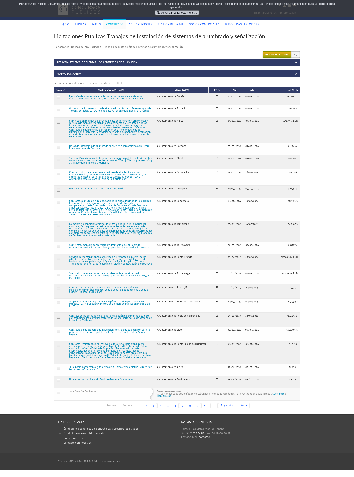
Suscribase (278, 394)
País (217, 90)
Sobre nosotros (73, 438)
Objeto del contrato (111, 90)
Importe (293, 90)
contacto (204, 437)
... (214, 405)
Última (242, 405)
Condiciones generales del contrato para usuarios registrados (101, 428)
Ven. (252, 90)
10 (205, 405)
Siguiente (227, 405)
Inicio (65, 25)
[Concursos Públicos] (79, 17)
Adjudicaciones (140, 25)
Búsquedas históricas (242, 25)
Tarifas (80, 25)
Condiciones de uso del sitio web (84, 433)
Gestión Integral (171, 25)
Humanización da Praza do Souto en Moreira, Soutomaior (101, 379)
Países (96, 25)
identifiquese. (164, 396)
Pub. (234, 90)
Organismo (182, 90)
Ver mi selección (277, 54)
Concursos (114, 25)
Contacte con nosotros (78, 443)
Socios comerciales (204, 25)
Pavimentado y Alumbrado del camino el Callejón (96, 189)
